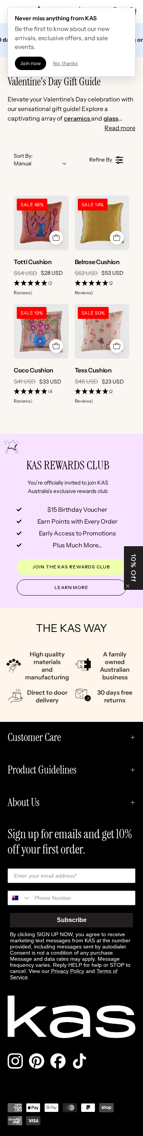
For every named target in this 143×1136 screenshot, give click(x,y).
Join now (30, 63)
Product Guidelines (42, 770)
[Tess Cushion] (102, 331)
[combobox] (19, 898)
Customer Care (34, 737)
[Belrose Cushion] (102, 223)
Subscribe (72, 920)
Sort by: (23, 159)
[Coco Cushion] (41, 331)
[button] (41, 288)
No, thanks (65, 63)
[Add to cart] (56, 238)
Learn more (71, 587)
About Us (24, 802)
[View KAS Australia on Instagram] (15, 1061)
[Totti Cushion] (41, 223)
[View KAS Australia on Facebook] (58, 1061)
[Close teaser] (128, 586)
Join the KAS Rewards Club (71, 567)
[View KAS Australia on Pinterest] (36, 1061)
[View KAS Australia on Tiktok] (79, 1061)
